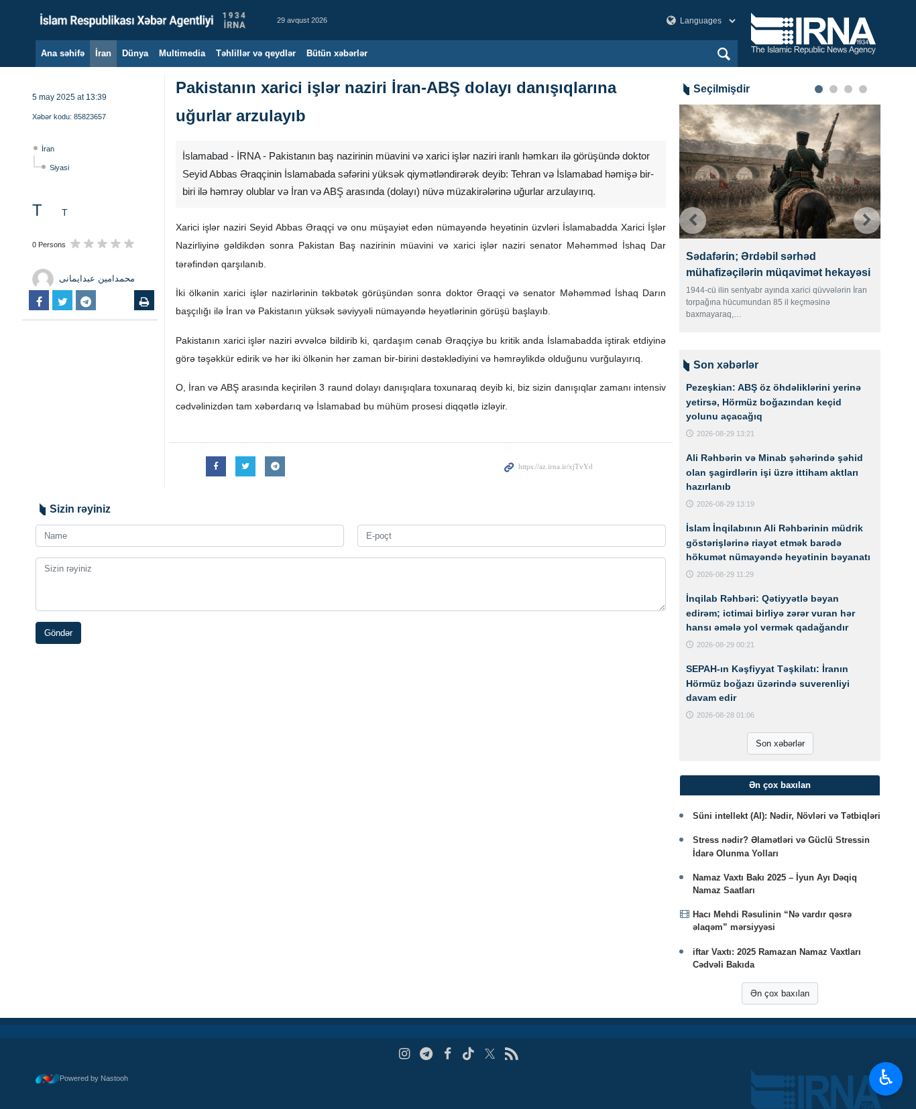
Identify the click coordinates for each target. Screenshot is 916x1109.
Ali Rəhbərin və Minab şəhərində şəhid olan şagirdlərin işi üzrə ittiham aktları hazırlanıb (774, 472)
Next (867, 220)
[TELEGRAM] (426, 1054)
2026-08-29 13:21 (725, 434)
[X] (490, 1054)
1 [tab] (819, 89)
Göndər (58, 633)
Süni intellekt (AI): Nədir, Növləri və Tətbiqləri (786, 816)
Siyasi (59, 168)
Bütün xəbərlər (336, 53)
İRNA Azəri (143, 20)
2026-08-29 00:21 (725, 645)
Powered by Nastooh (94, 1078)
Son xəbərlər (780, 743)
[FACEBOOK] (448, 1054)
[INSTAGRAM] (405, 1054)
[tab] (779, 785)
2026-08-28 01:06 (725, 715)
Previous (692, 220)
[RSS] (511, 1054)
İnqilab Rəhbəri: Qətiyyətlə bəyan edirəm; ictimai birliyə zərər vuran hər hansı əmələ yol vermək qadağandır (770, 613)
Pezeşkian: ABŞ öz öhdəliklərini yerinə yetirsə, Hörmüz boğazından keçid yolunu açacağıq (773, 401)
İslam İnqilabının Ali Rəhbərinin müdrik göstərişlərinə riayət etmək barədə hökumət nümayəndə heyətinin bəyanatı (778, 542)
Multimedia (182, 53)
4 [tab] (863, 89)
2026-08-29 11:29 (725, 574)
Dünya (135, 53)
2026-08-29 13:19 (725, 504)
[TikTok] (469, 1054)
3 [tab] (848, 89)
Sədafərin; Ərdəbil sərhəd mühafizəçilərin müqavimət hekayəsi (704, 264)
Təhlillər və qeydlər (256, 53)
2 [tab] (833, 89)
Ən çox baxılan (779, 993)
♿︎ (886, 1077)
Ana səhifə (62, 53)
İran (103, 53)
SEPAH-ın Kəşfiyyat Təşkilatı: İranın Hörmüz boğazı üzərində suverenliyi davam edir (768, 683)
